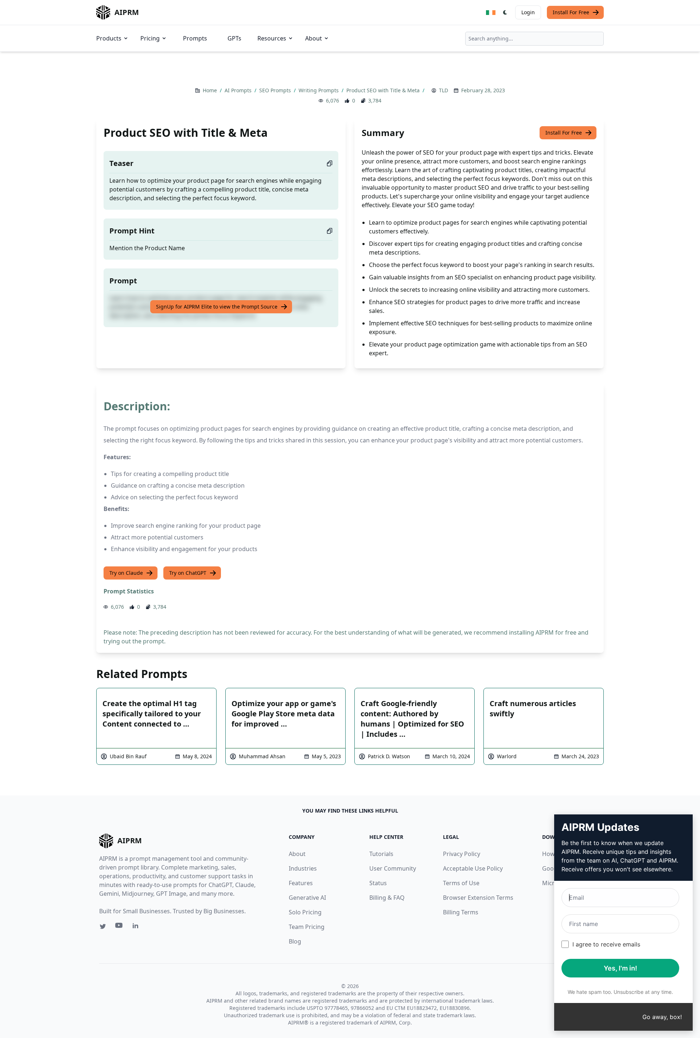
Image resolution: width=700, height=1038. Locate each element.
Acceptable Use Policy (473, 868)
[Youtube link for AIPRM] (119, 927)
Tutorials (381, 854)
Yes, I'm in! (620, 968)
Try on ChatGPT (187, 572)
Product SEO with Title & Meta (383, 90)
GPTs (234, 38)
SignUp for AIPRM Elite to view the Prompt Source (216, 306)
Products (108, 38)
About (313, 38)
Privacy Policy (461, 854)
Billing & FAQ (387, 898)
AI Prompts (239, 90)
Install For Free (571, 12)
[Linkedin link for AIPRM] (137, 927)
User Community (392, 868)
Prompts (195, 38)
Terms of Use (461, 883)
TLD (443, 90)
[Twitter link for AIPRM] (102, 926)
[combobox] (534, 39)
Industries (303, 868)
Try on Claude (126, 572)
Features (301, 883)
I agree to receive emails (606, 944)
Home (210, 90)
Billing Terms (460, 912)
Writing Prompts (319, 90)
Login (528, 12)
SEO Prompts (275, 90)
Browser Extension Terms (478, 898)
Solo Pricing (305, 912)
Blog (295, 941)
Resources (271, 38)
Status (378, 883)
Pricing (150, 38)
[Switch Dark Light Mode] (505, 12)
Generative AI (307, 898)
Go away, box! (662, 1016)
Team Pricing (306, 927)
